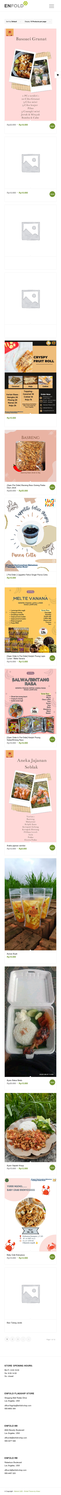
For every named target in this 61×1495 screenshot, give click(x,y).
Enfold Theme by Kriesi (32, 1491)
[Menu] (49, 6)
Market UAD (18, 1491)
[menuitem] (50, 6)
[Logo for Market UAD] (25, 5)
